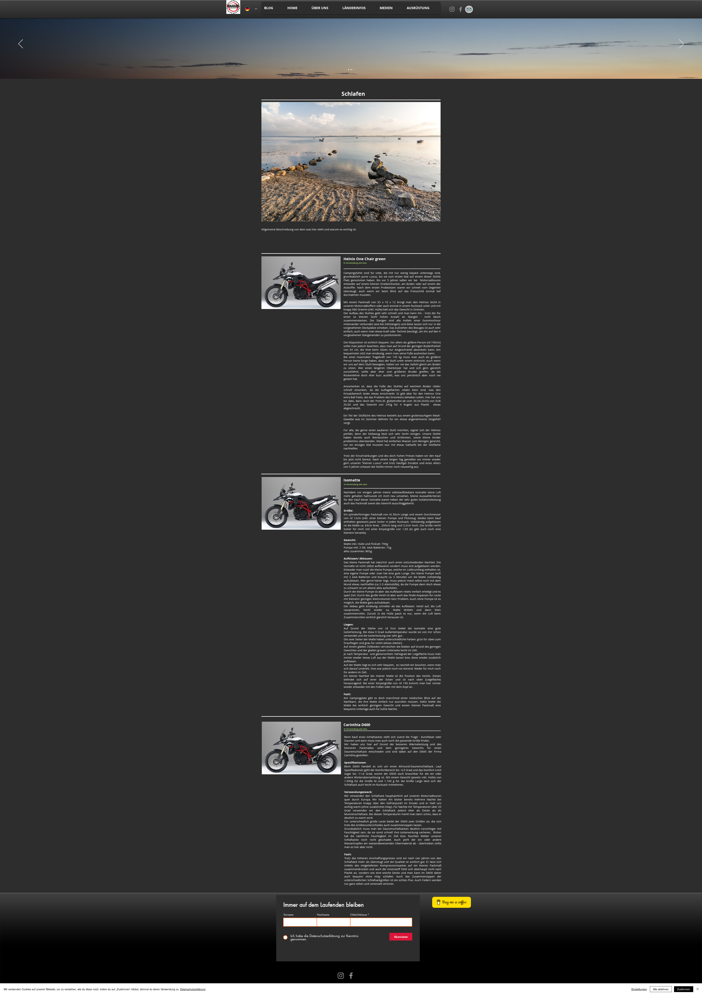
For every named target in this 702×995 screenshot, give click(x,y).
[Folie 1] (348, 69)
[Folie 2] (351, 69)
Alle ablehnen (661, 989)
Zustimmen (683, 989)
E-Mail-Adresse (358, 914)
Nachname (323, 914)
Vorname (288, 914)
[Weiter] (681, 44)
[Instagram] (452, 9)
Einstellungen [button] (639, 989)
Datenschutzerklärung (192, 989)
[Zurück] (20, 44)
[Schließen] (697, 989)
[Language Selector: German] (251, 9)
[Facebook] (460, 9)
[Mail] (469, 9)
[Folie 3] (353, 69)
